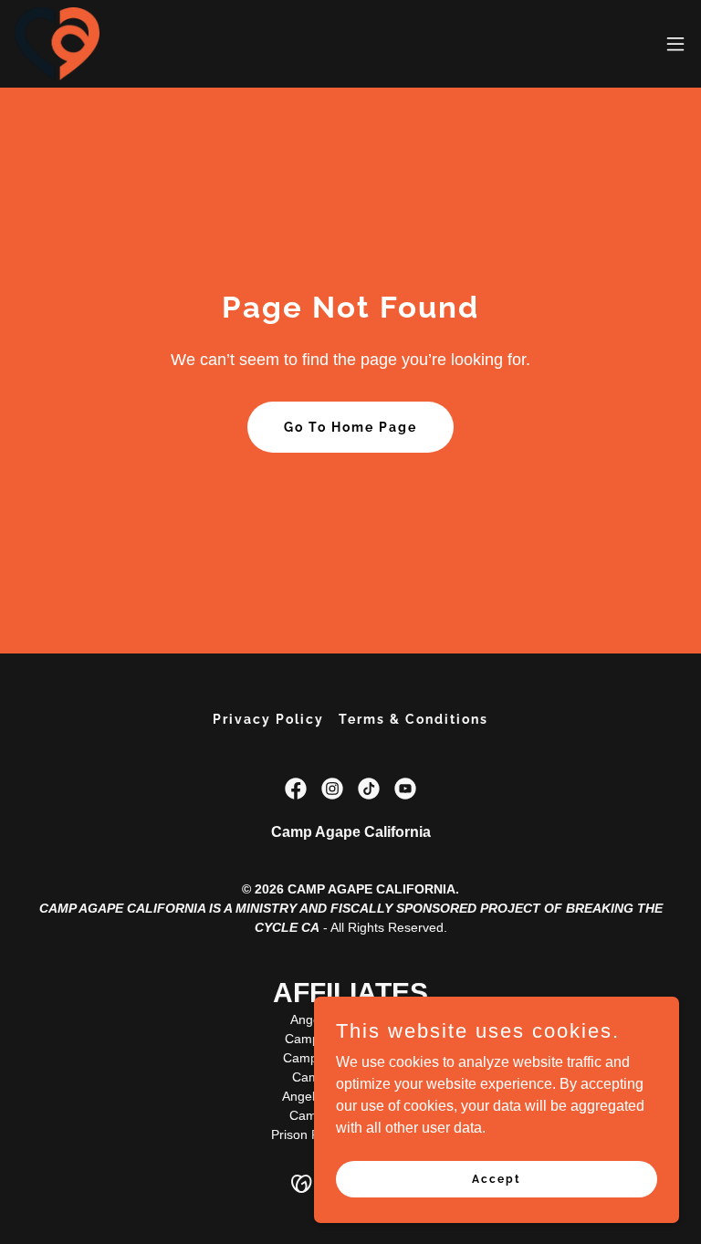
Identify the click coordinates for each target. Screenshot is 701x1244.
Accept (496, 1178)
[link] (57, 43)
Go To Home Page (350, 427)
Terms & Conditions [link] (413, 719)
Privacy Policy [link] (268, 719)
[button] (675, 44)
